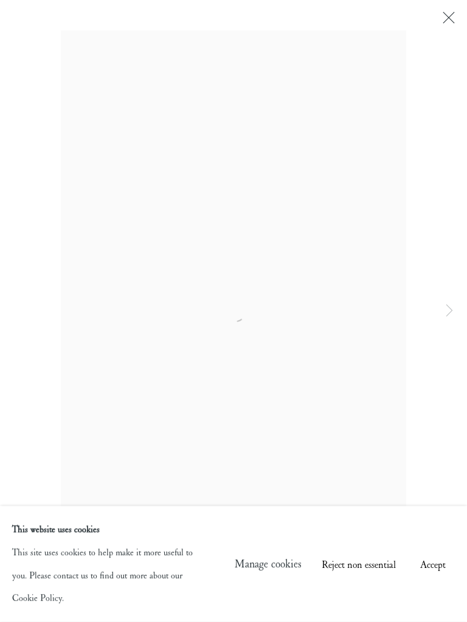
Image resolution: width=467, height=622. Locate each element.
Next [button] (449, 311)
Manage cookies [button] (268, 563)
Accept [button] (433, 565)
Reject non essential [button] (359, 565)
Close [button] (446, 21)
